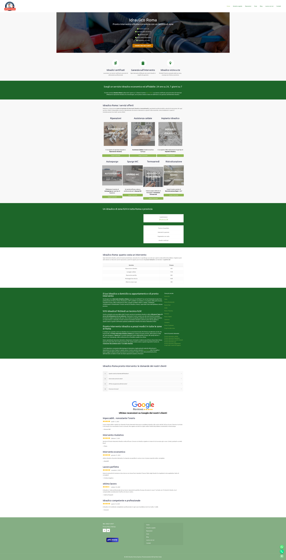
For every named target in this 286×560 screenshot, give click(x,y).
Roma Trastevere (169, 325)
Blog (147, 537)
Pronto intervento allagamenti (172, 343)
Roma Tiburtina (168, 311)
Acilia (165, 308)
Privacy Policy (106, 526)
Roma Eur (167, 296)
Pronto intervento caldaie (171, 336)
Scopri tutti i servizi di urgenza (172, 345)
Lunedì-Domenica (163, 217)
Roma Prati (167, 305)
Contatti (148, 543)
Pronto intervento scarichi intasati (173, 340)
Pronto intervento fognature (172, 338)
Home (147, 524)
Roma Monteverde (169, 302)
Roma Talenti (168, 316)
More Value (158, 557)
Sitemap (113, 526)
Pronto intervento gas (170, 341)
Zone (147, 534)
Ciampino (167, 322)
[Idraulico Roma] (10, 6)
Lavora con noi (150, 540)
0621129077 (149, 92)
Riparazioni (149, 531)
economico (147, 350)
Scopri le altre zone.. (169, 328)
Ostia (165, 299)
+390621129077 (109, 523)
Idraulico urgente (150, 527)
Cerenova (166, 319)
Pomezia (166, 313)
